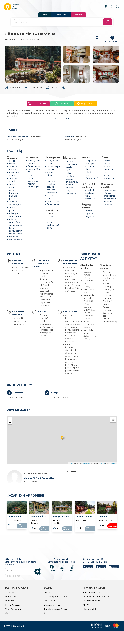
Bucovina (9, 601)
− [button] (10, 422)
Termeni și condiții (91, 592)
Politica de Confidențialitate (96, 597)
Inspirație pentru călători (56, 597)
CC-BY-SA (101, 463)
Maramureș (10, 597)
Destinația (17, 20)
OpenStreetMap (85, 463)
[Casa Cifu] (107, 507)
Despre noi (49, 592)
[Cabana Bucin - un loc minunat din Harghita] (17, 507)
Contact (48, 613)
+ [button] (10, 418)
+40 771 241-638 (38, 103)
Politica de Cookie (91, 601)
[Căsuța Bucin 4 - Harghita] (85, 507)
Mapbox (114, 463)
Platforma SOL (90, 609)
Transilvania (11, 592)
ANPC (86, 605)
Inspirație (78, 15)
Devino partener (52, 605)
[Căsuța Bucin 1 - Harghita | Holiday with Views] (11, 6)
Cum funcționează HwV (55, 609)
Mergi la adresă (87, 103)
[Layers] (113, 419)
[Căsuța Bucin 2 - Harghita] (39, 507)
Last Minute (49, 601)
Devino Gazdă (61, 15)
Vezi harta (97, 41)
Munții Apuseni (12, 605)
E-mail (9, 570)
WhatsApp (63, 103)
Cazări (44, 15)
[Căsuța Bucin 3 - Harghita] (62, 507)
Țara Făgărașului (13, 609)
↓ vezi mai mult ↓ (62, 119)
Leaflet (71, 463)
